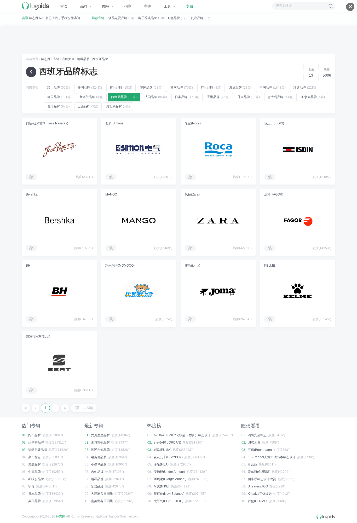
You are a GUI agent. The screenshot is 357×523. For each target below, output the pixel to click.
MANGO (111, 194)
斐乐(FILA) (161, 464)
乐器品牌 (97, 486)
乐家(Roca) (193, 123)
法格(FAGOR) (273, 194)
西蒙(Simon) (114, 123)
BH (28, 265)
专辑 (56, 59)
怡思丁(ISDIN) (274, 123)
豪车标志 (34, 457)
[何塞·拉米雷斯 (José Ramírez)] (59, 149)
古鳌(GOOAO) (258, 501)
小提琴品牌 (99, 464)
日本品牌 (34, 494)
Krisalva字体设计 (260, 494)
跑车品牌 (34, 435)
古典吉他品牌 (100, 442)
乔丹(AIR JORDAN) (167, 442)
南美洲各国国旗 (102, 501)
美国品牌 (34, 501)
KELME (269, 265)
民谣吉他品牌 (100, 450)
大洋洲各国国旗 (102, 494)
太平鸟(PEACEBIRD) (168, 501)
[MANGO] (138, 221)
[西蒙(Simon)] (138, 149)
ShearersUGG (258, 486)
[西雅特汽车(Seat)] (59, 363)
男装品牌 (34, 464)
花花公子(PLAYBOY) (168, 457)
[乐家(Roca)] (218, 149)
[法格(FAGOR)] (297, 221)
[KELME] (297, 292)
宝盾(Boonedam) (260, 450)
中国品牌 (34, 472)
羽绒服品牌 (36, 479)
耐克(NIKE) (161, 486)
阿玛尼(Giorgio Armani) (170, 479)
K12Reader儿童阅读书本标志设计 (272, 457)
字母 (31, 486)
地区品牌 (83, 59)
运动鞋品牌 (36, 442)
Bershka (32, 194)
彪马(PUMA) (162, 450)
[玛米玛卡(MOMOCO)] (138, 292)
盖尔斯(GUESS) (259, 472)
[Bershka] (59, 221)
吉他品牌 (97, 472)
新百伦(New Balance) (169, 494)
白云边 (252, 464)
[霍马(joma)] (218, 292)
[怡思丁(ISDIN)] (297, 149)
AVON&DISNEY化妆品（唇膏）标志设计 (182, 435)
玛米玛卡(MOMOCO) (120, 265)
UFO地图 (254, 442)
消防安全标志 (257, 435)
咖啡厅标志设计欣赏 (262, 479)
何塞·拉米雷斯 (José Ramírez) (47, 123)
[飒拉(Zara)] (218, 221)
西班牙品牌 (100, 59)
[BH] (59, 292)
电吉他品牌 (99, 457)
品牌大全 (68, 59)
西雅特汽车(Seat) (38, 336)
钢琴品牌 (97, 479)
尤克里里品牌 (100, 435)
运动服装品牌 (37, 450)
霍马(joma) (192, 265)
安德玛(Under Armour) (169, 472)
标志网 (45, 59)
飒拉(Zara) (192, 194)
